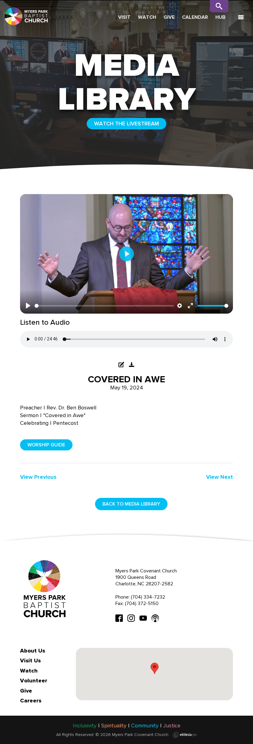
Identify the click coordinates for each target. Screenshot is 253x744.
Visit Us (30, 661)
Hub (220, 17)
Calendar (195, 17)
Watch (147, 17)
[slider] (104, 306)
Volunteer (33, 681)
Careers (30, 701)
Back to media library (131, 503)
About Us (32, 651)
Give (169, 17)
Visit (124, 17)
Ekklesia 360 (184, 735)
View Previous (38, 477)
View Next (219, 477)
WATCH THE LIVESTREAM (126, 124)
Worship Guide (46, 444)
